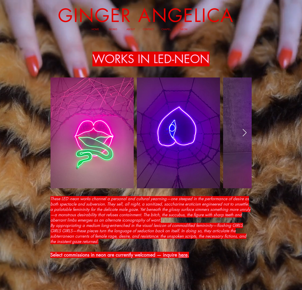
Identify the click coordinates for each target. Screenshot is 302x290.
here (183, 255)
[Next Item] (244, 133)
